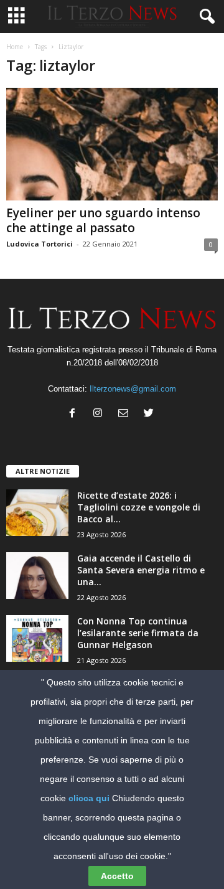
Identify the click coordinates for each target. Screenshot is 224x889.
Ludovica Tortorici (39, 243)
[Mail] (126, 414)
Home (14, 46)
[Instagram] (100, 414)
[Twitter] (150, 414)
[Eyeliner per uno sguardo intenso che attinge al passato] (112, 144)
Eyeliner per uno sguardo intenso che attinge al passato (103, 220)
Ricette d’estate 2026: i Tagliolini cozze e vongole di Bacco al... (138, 507)
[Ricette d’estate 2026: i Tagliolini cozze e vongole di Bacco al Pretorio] (37, 512)
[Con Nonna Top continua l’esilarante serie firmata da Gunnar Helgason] (37, 638)
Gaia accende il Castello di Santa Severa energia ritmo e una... (141, 570)
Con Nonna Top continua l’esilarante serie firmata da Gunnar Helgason (137, 633)
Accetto (117, 876)
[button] (204, 17)
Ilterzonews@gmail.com (133, 388)
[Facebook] (75, 414)
